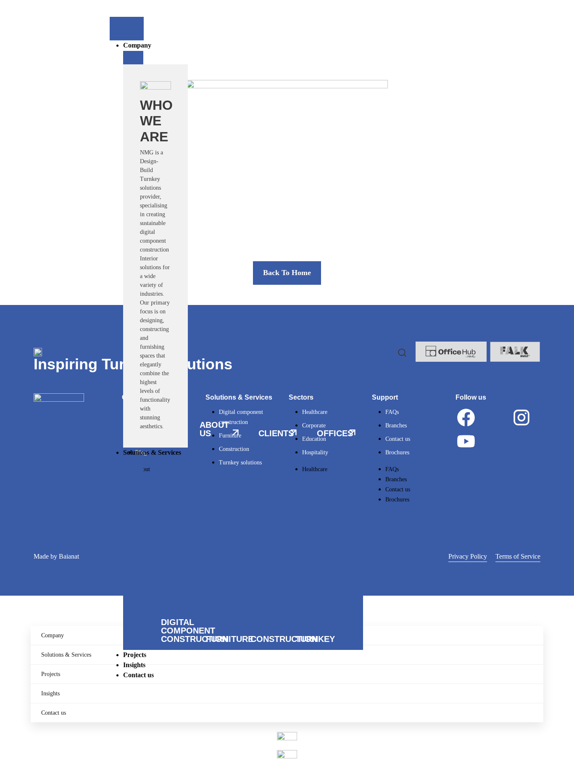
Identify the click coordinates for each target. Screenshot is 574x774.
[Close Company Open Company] (133, 57)
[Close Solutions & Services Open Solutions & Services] (133, 465)
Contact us (53, 713)
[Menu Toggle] (127, 28)
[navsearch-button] (402, 352)
